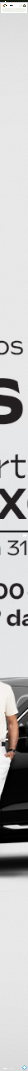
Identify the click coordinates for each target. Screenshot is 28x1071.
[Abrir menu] (24, 6)
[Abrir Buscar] (20, 6)
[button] (2, 1068)
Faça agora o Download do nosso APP (15, 1)
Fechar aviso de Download (27, 1)
